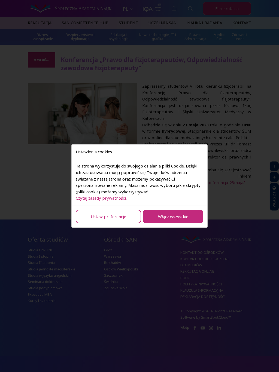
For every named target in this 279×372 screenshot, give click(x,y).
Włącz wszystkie (173, 216)
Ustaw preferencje (108, 216)
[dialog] (139, 186)
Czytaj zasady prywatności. (101, 198)
